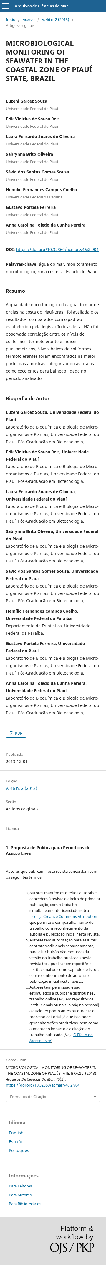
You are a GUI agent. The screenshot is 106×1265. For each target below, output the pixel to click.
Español (16, 1141)
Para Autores (20, 1194)
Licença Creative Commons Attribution (63, 916)
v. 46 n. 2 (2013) (55, 19)
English (16, 1133)
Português (19, 1150)
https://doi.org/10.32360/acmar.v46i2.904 (57, 249)
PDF (18, 733)
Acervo (29, 19)
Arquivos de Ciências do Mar (41, 6)
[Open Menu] (6, 6)
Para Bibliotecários (25, 1203)
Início (10, 19)
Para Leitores (20, 1186)
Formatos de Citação (28, 1096)
